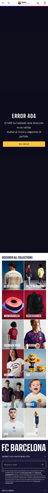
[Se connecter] (37, 2)
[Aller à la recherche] (9, 3)
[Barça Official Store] (24, 3)
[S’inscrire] (42, 464)
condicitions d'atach (26, 472)
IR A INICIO (24, 144)
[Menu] (3, 3)
